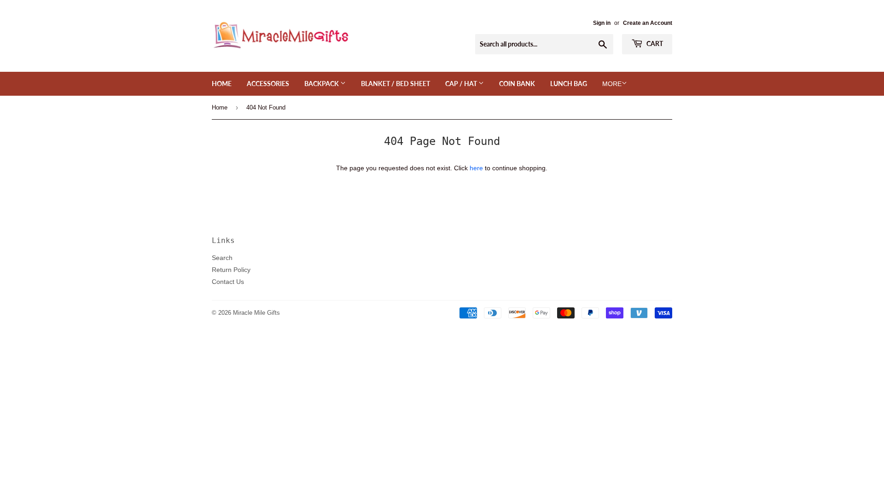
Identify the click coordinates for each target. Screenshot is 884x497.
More (612, 83)
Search (222, 257)
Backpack (322, 83)
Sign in (602, 22)
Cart (654, 43)
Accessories (268, 83)
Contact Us (228, 281)
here (476, 168)
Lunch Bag (568, 83)
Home (222, 83)
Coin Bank (517, 83)
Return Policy (231, 269)
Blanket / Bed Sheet (395, 83)
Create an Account (647, 22)
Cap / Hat (461, 83)
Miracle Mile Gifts (256, 312)
